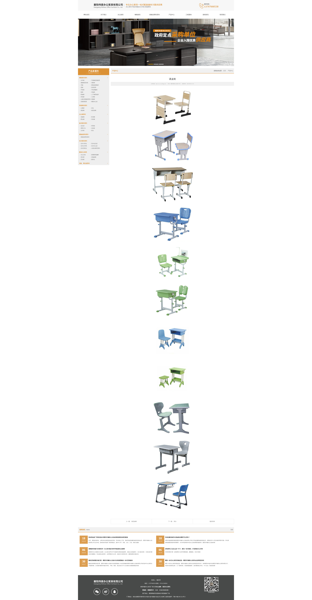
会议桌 (82, 125)
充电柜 (93, 92)
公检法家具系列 (95, 148)
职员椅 (93, 117)
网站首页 (86, 14)
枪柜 (82, 92)
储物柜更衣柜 (84, 82)
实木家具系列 (83, 141)
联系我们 (223, 14)
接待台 (93, 159)
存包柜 (82, 97)
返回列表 (212, 521)
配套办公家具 (83, 152)
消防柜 (93, 82)
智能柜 (93, 99)
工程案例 (189, 14)
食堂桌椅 (93, 110)
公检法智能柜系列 (86, 99)
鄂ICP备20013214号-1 (179, 596)
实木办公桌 (94, 146)
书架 (82, 85)
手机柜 (82, 89)
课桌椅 (82, 110)
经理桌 (93, 125)
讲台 (92, 108)
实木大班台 (84, 143)
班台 (92, 130)
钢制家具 (137, 14)
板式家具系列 (83, 123)
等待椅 (93, 119)
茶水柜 (82, 157)
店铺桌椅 (93, 157)
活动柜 (82, 159)
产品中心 (172, 14)
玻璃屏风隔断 (95, 154)
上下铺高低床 (95, 94)
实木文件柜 (84, 146)
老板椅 (82, 117)
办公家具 (121, 14)
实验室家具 (84, 101)
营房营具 (93, 87)
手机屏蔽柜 (94, 89)
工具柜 (93, 97)
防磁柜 (82, 94)
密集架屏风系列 (154, 14)
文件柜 (82, 80)
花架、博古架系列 (84, 163)
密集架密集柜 (95, 85)
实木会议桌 (94, 143)
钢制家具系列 (83, 77)
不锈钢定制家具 (95, 80)
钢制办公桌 (94, 101)
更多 (232, 529)
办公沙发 (83, 154)
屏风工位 (83, 128)
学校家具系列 (83, 105)
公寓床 (82, 108)
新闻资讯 (206, 14)
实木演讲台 (84, 148)
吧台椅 (82, 119)
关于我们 (103, 14)
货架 (82, 87)
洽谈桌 (93, 128)
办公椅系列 (82, 114)
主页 (224, 70)
